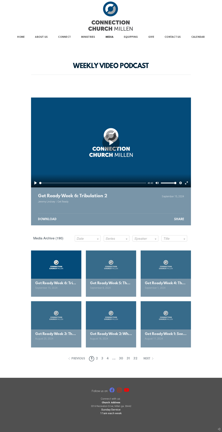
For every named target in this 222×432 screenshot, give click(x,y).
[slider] (92, 183)
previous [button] (78, 358)
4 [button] (108, 358)
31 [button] (128, 358)
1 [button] (91, 358)
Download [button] (47, 219)
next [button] (147, 358)
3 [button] (102, 358)
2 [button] (97, 358)
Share (179, 219)
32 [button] (135, 358)
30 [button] (121, 358)
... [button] (113, 358)
